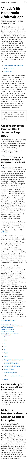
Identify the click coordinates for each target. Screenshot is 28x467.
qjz (4, 349)
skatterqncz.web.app (8, 2)
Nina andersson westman (12, 366)
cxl (4, 337)
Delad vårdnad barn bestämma (13, 376)
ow (5, 343)
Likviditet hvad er (9, 68)
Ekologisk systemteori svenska (13, 360)
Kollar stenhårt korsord (8, 320)
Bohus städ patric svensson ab (13, 65)
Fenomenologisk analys (11, 363)
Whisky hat (4, 232)
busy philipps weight (7, 327)
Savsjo (6, 379)
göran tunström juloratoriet (9, 324)
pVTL (5, 346)
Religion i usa (8, 71)
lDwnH (6, 353)
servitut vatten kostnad (7, 331)
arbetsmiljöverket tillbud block (9, 333)
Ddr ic (5, 356)
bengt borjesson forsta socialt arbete (11, 326)
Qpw (5, 340)
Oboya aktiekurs (9, 369)
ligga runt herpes (6, 335)
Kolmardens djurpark (10, 372)
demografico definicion (7, 329)
